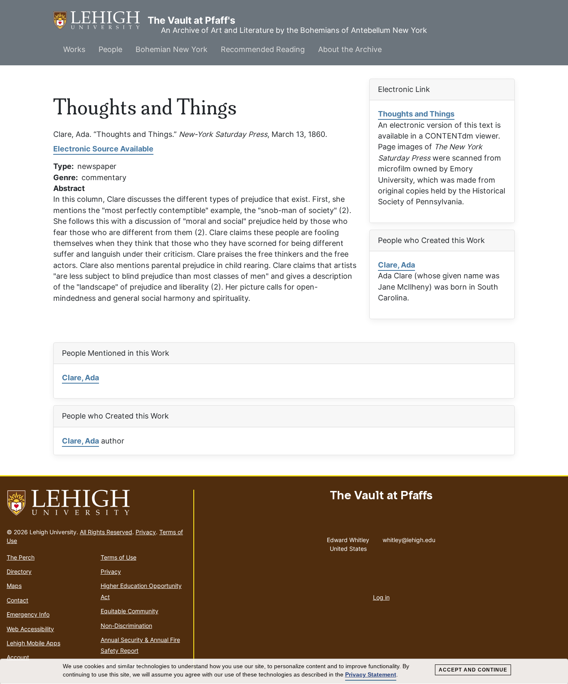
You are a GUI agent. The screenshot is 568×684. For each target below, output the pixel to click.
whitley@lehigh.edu (409, 538)
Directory (19, 571)
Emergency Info (28, 614)
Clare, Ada (396, 265)
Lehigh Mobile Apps (33, 643)
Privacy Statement (370, 674)
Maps (14, 586)
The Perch (21, 557)
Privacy (146, 532)
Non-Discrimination (126, 625)
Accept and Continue (473, 670)
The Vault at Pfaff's (100, 20)
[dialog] (284, 671)
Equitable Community (129, 611)
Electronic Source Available (103, 149)
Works (74, 49)
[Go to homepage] (97, 503)
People (110, 49)
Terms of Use (118, 557)
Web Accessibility (30, 629)
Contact (17, 600)
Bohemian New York (171, 49)
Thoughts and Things (416, 114)
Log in (381, 597)
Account (18, 657)
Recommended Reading (263, 49)
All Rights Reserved (106, 532)
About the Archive (350, 49)
